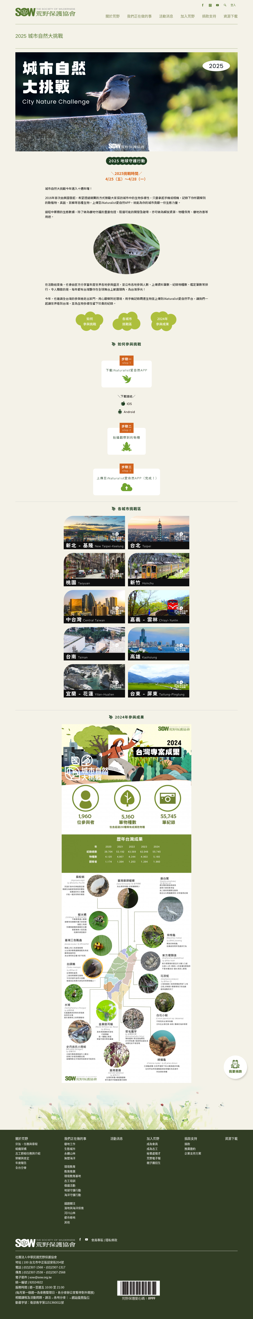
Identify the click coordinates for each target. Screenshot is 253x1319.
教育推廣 (69, 1171)
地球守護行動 (72, 1190)
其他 (67, 1222)
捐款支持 (209, 16)
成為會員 (152, 1144)
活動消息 (166, 16)
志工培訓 (69, 1180)
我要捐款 (236, 1068)
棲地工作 (69, 1144)
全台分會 (20, 1167)
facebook (203, 5)
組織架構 (20, 1148)
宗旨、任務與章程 (26, 1144)
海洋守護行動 (72, 1195)
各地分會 (60, 1297)
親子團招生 (154, 1162)
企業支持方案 (192, 1153)
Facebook (80, 1239)
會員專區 (97, 1240)
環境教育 (69, 1166)
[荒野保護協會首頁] (45, 1243)
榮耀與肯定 (22, 1158)
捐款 (187, 1144)
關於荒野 (113, 16)
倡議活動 (69, 1185)
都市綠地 (69, 1217)
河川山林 (69, 1212)
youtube (217, 5)
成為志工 (152, 1148)
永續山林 (69, 1153)
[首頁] (45, 11)
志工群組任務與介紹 (27, 1153)
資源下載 (231, 16)
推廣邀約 (190, 1148)
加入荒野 (188, 16)
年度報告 (20, 1162)
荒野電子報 (154, 1158)
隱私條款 (111, 1240)
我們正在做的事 (139, 16)
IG (210, 5)
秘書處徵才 (154, 1153)
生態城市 (69, 1148)
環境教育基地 (72, 1176)
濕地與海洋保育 (74, 1208)
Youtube (87, 1239)
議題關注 (69, 1203)
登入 (233, 5)
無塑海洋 (69, 1158)
